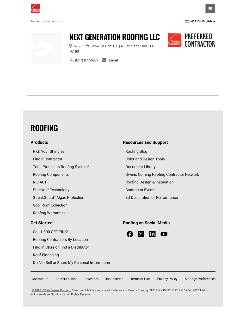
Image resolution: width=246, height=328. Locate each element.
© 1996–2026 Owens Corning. (51, 290)
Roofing (36, 21)
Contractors (52, 21)
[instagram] (141, 234)
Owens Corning (35, 8)
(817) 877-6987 (86, 60)
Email (113, 60)
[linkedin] (152, 234)
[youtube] (164, 234)
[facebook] (129, 234)
